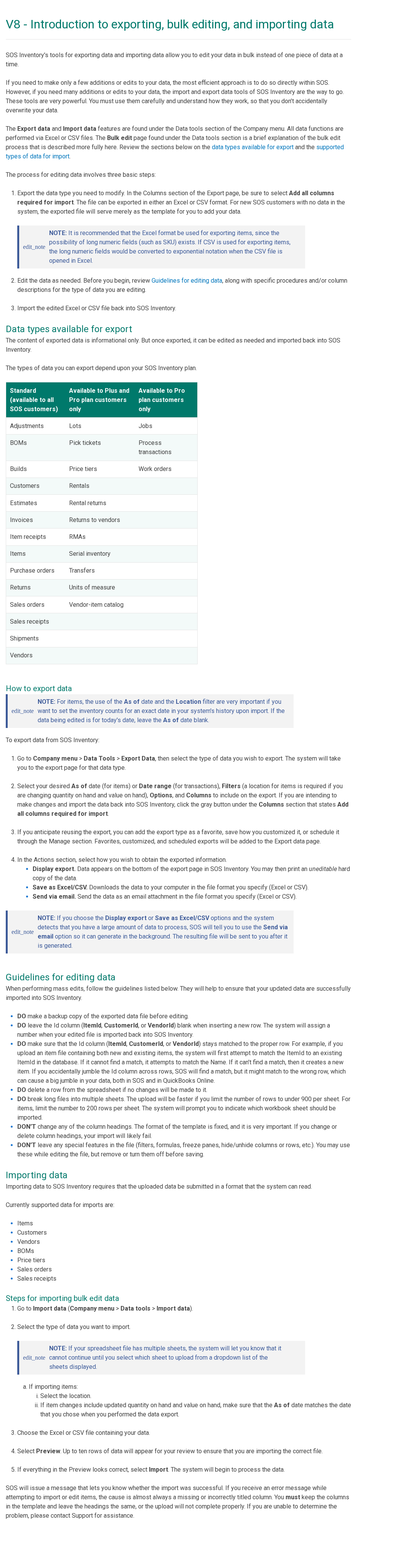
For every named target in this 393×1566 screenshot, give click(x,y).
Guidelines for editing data (187, 280)
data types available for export (253, 147)
